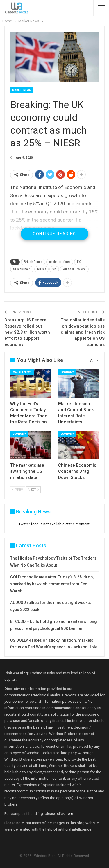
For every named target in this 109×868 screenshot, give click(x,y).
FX (79, 261)
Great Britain (22, 269)
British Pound (33, 261)
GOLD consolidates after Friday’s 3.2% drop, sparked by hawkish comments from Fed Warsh (52, 584)
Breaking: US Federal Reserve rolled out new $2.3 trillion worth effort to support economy (27, 332)
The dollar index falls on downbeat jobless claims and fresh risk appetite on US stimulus (83, 332)
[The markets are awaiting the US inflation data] (30, 445)
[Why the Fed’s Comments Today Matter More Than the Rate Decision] (30, 383)
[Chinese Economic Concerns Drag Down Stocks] (78, 445)
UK (54, 269)
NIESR (41, 269)
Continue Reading (54, 233)
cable (53, 261)
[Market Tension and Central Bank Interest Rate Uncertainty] (78, 383)
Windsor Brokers (74, 269)
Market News (21, 90)
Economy (67, 372)
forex (66, 261)
